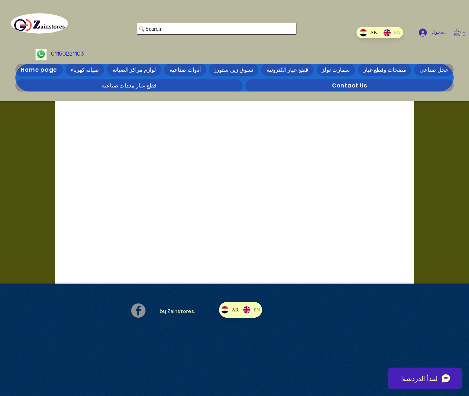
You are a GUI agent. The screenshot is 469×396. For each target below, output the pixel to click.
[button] (461, 32)
